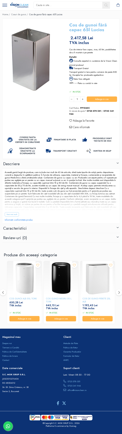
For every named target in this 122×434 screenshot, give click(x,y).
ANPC (66, 360)
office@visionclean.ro (76, 390)
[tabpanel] (33, 63)
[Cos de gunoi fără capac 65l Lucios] (33, 63)
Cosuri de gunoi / (19, 14)
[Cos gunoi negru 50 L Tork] (61, 278)
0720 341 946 (74, 385)
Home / (6, 14)
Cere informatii (81, 127)
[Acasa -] (19, 5)
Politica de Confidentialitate (14, 351)
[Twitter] (64, 403)
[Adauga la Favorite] (38, 265)
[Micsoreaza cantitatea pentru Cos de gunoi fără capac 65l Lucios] (71, 99)
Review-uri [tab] (15, 238)
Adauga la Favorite (83, 121)
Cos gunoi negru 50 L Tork (58, 300)
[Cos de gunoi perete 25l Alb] (97, 278)
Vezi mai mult (12, 214)
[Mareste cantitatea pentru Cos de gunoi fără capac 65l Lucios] (82, 99)
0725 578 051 (73, 381)
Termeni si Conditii (10, 347)
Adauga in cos (101, 99)
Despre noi (7, 343)
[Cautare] (106, 5)
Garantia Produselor (72, 351)
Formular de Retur (71, 356)
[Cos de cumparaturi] (118, 5)
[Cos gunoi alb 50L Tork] (24, 278)
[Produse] (5, 5)
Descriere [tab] (11, 164)
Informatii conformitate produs (19, 219)
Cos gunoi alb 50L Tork (23, 298)
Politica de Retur (70, 347)
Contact (5, 360)
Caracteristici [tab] (15, 228)
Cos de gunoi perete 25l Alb (96, 300)
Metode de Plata (70, 343)
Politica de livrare (10, 356)
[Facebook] (58, 403)
